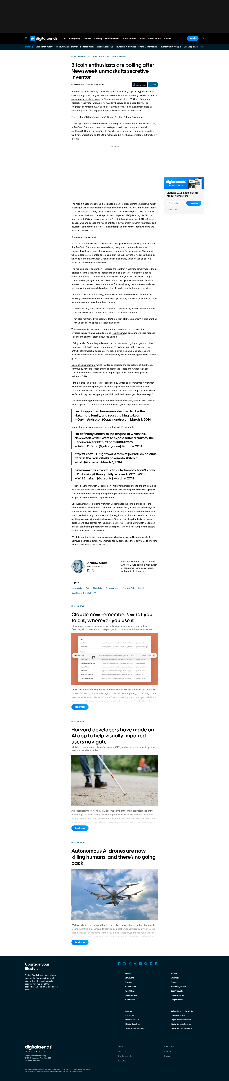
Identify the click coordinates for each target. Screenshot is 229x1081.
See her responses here (102, 497)
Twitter (129, 963)
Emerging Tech (128, 588)
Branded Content (178, 1015)
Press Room (168, 1051)
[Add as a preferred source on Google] (139, 84)
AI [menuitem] (65, 38)
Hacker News (118, 332)
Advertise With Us (132, 1019)
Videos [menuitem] (167, 38)
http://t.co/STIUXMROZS (115, 442)
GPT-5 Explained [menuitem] (191, 47)
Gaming (128, 982)
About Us (128, 1011)
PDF (128, 215)
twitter (93, 570)
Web (87, 588)
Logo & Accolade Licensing (135, 1028)
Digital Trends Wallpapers (181, 1019)
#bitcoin (131, 458)
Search (203, 38)
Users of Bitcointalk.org (83, 364)
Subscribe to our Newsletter (182, 1011)
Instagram (124, 963)
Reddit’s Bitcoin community (89, 294)
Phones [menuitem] (87, 38)
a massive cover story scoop (85, 98)
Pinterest (145, 963)
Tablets (174, 973)
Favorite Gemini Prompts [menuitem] (170, 47)
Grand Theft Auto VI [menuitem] (44, 47)
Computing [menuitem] (74, 38)
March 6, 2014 (140, 419)
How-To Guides (177, 995)
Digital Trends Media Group (40, 1071)
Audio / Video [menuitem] (129, 38)
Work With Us (122, 1051)
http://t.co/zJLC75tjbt (91, 454)
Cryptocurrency (112, 588)
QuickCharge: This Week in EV (83, 593)
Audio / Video (130, 986)
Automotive (130, 999)
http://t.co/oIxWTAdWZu (126, 474)
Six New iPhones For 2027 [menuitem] (67, 47)
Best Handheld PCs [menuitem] (105, 47)
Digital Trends (39, 42)
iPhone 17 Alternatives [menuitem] (147, 47)
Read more (80, 707)
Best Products (177, 991)
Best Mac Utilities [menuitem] (87, 47)
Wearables (175, 978)
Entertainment (131, 995)
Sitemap (167, 1056)
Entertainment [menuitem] (112, 38)
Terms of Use (122, 1061)
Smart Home (130, 991)
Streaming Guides (178, 986)
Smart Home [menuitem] (154, 38)
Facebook (119, 963)
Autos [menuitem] (142, 38)
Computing (129, 978)
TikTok (140, 963)
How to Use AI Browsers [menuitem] (126, 47)
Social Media (76, 588)
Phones (128, 973)
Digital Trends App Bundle (181, 1028)
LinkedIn (151, 963)
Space (174, 982)
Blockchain (97, 588)
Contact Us (129, 1015)
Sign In (193, 38)
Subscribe (194, 203)
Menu (26, 38)
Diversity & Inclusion (125, 1056)
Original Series (177, 999)
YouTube (135, 963)
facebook (88, 570)
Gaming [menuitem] (98, 38)
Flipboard (156, 963)
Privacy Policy (173, 209)
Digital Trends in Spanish (181, 1024)
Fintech (141, 588)
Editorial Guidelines (132, 1024)
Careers (120, 1046)
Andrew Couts (79, 84)
